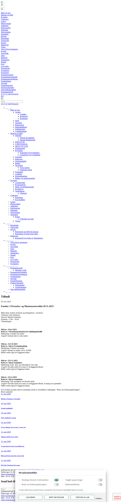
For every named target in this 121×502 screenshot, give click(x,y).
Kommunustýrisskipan (18, 274)
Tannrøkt (18, 123)
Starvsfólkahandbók (17, 289)
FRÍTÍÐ (18, 136)
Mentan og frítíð (16, 133)
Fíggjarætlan (19, 285)
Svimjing (18, 157)
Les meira (30, 497)
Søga (12, 249)
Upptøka (23, 114)
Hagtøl (12, 255)
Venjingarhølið (20, 161)
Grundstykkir (20, 183)
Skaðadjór (14, 215)
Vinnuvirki (14, 227)
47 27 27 (4, 94)
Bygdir (13, 245)
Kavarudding (20, 200)
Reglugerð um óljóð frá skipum (26, 232)
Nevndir (13, 279)
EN (2, 96)
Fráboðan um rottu (27, 219)
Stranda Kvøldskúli (27, 138)
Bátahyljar (14, 236)
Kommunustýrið (16, 268)
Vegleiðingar (20, 191)
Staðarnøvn (14, 253)
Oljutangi (23, 193)
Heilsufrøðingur (21, 127)
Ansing (18, 112)
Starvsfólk (14, 247)
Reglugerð (24, 116)
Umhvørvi (14, 195)
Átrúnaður (19, 166)
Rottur (17, 217)
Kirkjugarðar (15, 208)
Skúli (17, 121)
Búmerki (13, 251)
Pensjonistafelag (21, 176)
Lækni (12, 202)
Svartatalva (14, 264)
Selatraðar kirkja (26, 170)
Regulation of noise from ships (26, 234)
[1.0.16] (98, 498)
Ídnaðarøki (14, 225)
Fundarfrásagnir (16, 281)
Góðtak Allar (82, 497)
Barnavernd (19, 125)
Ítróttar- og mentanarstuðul (25, 178)
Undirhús (18, 174)
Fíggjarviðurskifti (16, 283)
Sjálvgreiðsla (15, 212)
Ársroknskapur (20, 287)
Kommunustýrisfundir (18, 272)
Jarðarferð (14, 206)
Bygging (13, 180)
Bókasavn (19, 159)
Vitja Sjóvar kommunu (18, 242)
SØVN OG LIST (21, 146)
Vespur (17, 221)
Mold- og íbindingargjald (24, 187)
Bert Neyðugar (56, 497)
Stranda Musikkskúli (27, 140)
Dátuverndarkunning (8, 500)
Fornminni (19, 172)
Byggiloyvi (19, 189)
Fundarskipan (15, 277)
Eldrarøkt (13, 210)
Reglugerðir (14, 262)
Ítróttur (17, 163)
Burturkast (19, 198)
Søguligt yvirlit (20, 270)
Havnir (13, 230)
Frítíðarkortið (20, 129)
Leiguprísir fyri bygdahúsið (30, 155)
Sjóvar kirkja (24, 168)
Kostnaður (24, 119)
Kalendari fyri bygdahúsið (29, 153)
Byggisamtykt (20, 185)
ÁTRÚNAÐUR (21, 144)
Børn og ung (15, 110)
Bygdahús (19, 151)
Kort (12, 257)
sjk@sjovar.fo (13, 94)
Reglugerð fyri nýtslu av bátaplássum (29, 238)
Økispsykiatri (15, 204)
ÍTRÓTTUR (20, 142)
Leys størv (14, 259)
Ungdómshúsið (20, 131)
